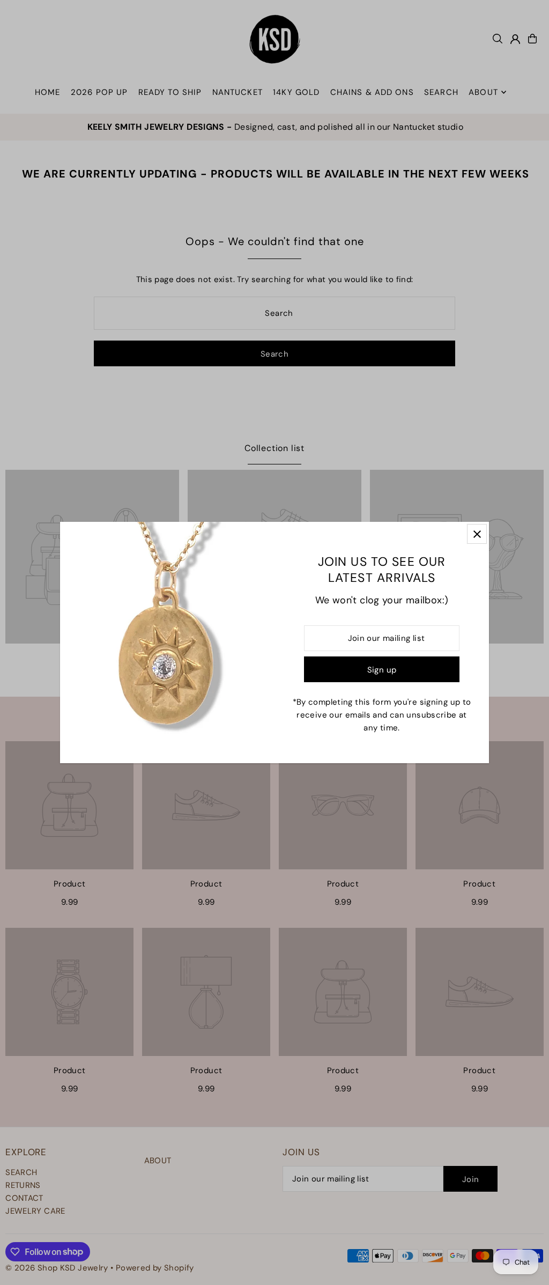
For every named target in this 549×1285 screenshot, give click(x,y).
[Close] (477, 534)
